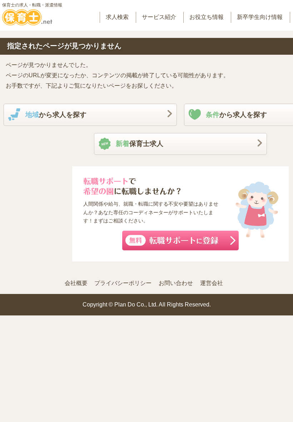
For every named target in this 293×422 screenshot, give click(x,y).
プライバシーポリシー (123, 283)
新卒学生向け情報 (260, 17)
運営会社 (211, 283)
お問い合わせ (176, 283)
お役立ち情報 (206, 17)
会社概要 (76, 283)
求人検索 (117, 17)
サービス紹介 (159, 17)
